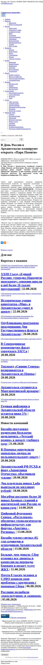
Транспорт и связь (15, 30)
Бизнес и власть (14, 75)
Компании (12, 62)
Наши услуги (13, 121)
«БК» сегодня (13, 102)
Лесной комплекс (15, 37)
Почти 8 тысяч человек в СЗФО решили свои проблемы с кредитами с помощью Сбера (19, 580)
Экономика (12, 39)
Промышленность (15, 42)
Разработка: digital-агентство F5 (32, 657)
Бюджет (11, 50)
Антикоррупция (14, 80)
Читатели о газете (15, 111)
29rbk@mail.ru (29, 609)
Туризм (11, 44)
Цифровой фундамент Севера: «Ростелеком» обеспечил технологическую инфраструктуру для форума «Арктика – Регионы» (21, 523)
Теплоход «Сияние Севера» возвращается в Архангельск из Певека (20, 370)
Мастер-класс (13, 84)
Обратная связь (10, 112)
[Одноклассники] (5, 243)
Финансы (8, 48)
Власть (7, 73)
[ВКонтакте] (2, 243)
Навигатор (12, 23)
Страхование (13, 55)
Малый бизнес (14, 64)
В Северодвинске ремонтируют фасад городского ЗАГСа (15, 347)
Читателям (12, 118)
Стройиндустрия (14, 32)
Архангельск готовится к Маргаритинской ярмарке (20, 389)
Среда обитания (14, 95)
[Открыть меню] (3, 15)
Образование (13, 87)
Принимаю (5, 654)
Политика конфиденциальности (20, 129)
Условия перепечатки (16, 127)
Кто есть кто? (13, 89)
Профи (11, 86)
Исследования (13, 69)
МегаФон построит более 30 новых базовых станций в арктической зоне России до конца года (21, 502)
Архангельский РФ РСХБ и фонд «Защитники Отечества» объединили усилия (20, 472)
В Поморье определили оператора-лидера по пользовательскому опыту (20, 453)
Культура (12, 96)
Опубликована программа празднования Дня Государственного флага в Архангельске (20, 328)
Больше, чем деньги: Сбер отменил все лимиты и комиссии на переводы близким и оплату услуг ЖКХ (20, 562)
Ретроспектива (14, 41)
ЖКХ (10, 34)
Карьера (7, 82)
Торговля (12, 68)
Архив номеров (14, 105)
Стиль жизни (9, 91)
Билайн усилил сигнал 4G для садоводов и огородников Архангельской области (21, 543)
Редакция (12, 109)
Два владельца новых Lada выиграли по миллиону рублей (20, 486)
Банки (11, 53)
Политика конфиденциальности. (12, 611)
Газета (7, 100)
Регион (7, 26)
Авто (10, 98)
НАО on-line (13, 46)
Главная (7, 19)
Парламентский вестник (17, 107)
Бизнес (7, 60)
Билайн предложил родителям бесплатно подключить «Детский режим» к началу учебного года (20, 436)
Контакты (12, 125)
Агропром (12, 35)
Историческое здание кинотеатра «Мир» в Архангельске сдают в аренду (17, 306)
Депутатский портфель (16, 78)
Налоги (11, 57)
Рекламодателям (14, 116)
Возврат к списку (7, 250)
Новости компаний (15, 25)
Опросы (11, 114)
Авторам (12, 123)
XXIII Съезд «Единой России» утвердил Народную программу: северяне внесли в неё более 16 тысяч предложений (21, 281)
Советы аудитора (14, 59)
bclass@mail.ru (11, 609)
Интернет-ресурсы (15, 120)
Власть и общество (15, 77)
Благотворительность (16, 93)
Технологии (13, 71)
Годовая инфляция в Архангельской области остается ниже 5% (18, 409)
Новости (8, 21)
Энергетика (13, 28)
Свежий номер (14, 104)
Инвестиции (13, 51)
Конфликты (13, 66)
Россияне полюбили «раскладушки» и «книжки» (21, 593)
